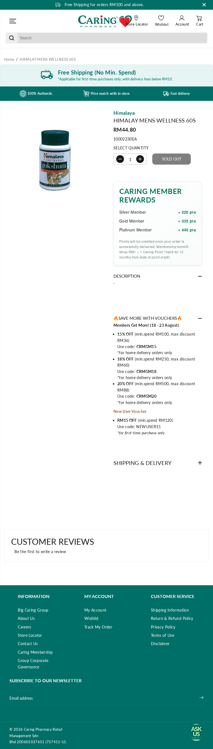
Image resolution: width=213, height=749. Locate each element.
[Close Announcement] (204, 4)
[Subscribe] (201, 698)
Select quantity (131, 147)
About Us (26, 618)
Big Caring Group (33, 610)
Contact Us (28, 643)
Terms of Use (162, 635)
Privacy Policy (163, 627)
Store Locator (30, 635)
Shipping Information (170, 610)
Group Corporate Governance (33, 663)
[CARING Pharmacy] (105, 21)
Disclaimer (160, 643)
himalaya (124, 113)
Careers (24, 627)
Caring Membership (35, 652)
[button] (12, 21)
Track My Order (98, 627)
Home (9, 59)
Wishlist (91, 618)
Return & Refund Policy (172, 618)
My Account (95, 610)
